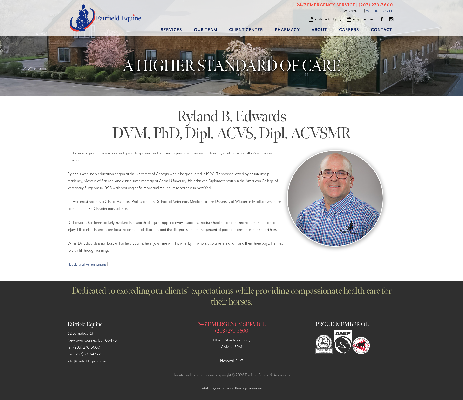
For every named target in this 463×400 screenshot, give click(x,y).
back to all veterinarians (87, 264)
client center (246, 30)
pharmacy (287, 30)
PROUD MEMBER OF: (342, 324)
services (171, 30)
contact (381, 30)
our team (205, 30)
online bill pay (328, 19)
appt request (365, 19)
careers (349, 30)
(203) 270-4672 (87, 354)
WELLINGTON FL (379, 11)
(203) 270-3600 (86, 347)
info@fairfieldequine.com (87, 361)
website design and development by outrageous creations (231, 388)
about (319, 30)
